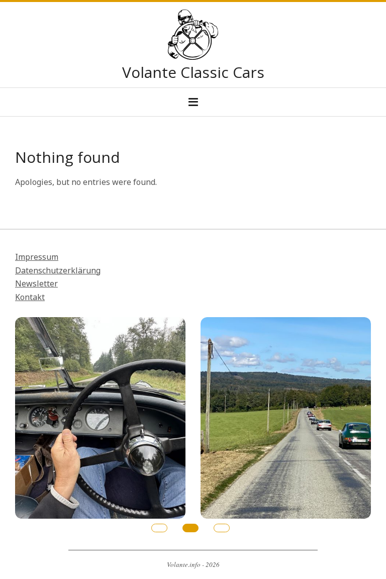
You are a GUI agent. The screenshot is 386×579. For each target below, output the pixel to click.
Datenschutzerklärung (58, 270)
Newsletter (36, 283)
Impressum (36, 256)
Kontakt (30, 297)
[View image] (100, 323)
